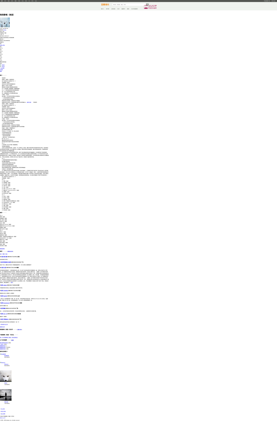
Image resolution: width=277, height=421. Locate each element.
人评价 (2, 45)
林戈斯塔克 (6, 355)
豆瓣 (2, 1)
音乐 (12, 1)
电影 (9, 1)
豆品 (36, 1)
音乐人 (102, 8)
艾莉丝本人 (6, 319)
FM (29, 1)
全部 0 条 (19, 329)
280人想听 (3, 413)
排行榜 (107, 8)
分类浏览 (113, 8)
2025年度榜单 (134, 8)
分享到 (1, 69)
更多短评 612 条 (4, 324)
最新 (4, 254)
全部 (12, 340)
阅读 (26, 1)
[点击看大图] (5, 26)
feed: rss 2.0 (2, 417)
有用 (2, 256)
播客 (15, 1)
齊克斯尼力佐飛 (7, 262)
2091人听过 (3, 411)
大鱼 (5, 267)
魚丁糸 (4, 29)
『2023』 (2, 344)
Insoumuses (6, 303)
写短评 (3, 65)
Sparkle (5, 296)
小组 (22, 1)
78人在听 (3, 408)
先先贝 (5, 383)
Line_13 (5, 313)
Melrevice (6, 364)
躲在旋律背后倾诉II (4, 342)
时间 (32, 1)
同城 (19, 1)
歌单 (128, 8)
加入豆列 (2, 68)
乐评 (118, 8)
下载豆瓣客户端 (267, 1)
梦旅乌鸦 (6, 401)
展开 (12, 282)
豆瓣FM (123, 8)
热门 (1, 254)
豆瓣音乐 (106, 5)
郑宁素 (5, 256)
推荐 (1, 71)
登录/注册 (273, 1)
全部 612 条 (10, 251)
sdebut (5, 285)
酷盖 (4, 308)
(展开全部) (29, 102)
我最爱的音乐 (3, 345)
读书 (5, 1)
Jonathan (5, 290)
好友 (6, 254)
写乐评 (3, 66)
